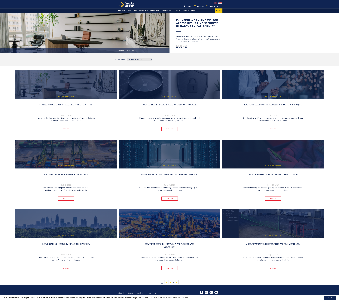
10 (177, 282)
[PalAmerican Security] (128, 4)
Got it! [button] (330, 298)
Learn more (184, 298)
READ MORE (66, 129)
